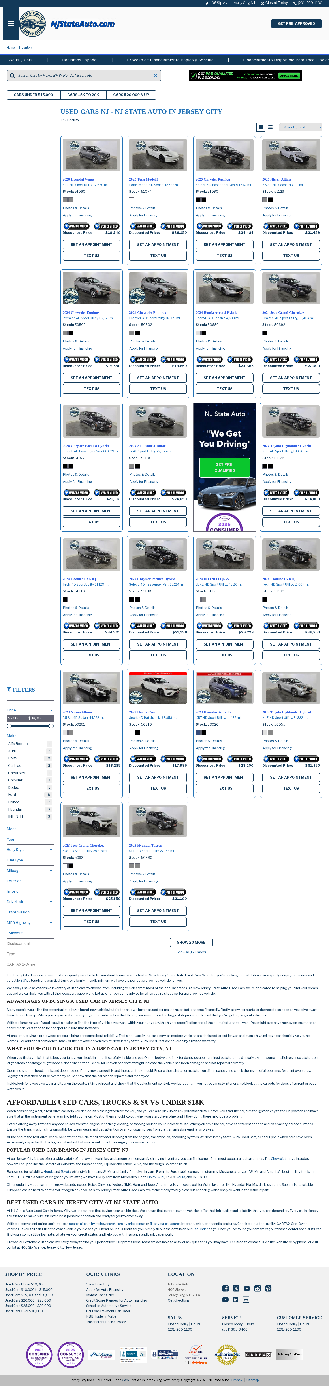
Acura (180, 1177)
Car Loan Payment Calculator (108, 1311)
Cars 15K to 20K (83, 95)
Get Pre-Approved (296, 23)
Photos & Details (76, 208)
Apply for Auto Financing (105, 1290)
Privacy (236, 1380)
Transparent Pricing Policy (106, 1322)
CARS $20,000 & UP (131, 95)
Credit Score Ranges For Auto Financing (116, 1300)
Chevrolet (278, 1159)
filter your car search (165, 1224)
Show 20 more (191, 942)
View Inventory (97, 1284)
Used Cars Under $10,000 (24, 1284)
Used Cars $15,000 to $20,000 (28, 1295)
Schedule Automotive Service (108, 1306)
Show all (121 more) (191, 952)
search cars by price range (125, 1224)
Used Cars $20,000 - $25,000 (27, 1300)
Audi (160, 1177)
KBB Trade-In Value (101, 1316)
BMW (151, 1177)
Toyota (66, 1172)
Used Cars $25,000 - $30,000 (27, 1306)
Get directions (179, 1300)
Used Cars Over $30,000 (23, 1311)
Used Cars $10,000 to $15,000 (28, 1290)
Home (11, 47)
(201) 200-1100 (180, 1329)
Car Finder (200, 1229)
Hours (195, 1324)
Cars (125, 1380)
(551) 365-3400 (235, 1329)
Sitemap (252, 1380)
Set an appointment (92, 245)
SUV (24, 981)
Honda (48, 1172)
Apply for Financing (77, 215)
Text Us (92, 255)
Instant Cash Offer (100, 1295)
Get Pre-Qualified (224, 467)
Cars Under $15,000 (33, 95)
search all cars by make (86, 1224)
